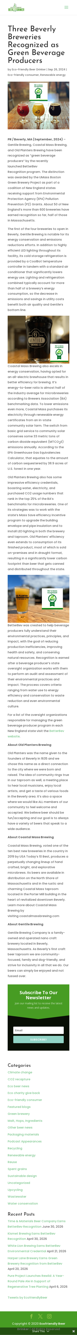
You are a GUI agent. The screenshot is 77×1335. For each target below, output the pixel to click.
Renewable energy (53, 75)
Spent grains (17, 1169)
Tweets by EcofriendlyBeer (27, 1297)
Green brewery (19, 1114)
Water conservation (23, 1203)
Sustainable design (22, 1176)
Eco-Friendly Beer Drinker (29, 69)
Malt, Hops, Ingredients (25, 1121)
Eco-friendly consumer (23, 75)
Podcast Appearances (25, 1141)
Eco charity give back (24, 1093)
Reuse (12, 1162)
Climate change (20, 1072)
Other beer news (20, 1127)
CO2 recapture (19, 1079)
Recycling (15, 1148)
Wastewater (17, 1196)
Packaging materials (23, 1134)
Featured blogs (19, 1107)
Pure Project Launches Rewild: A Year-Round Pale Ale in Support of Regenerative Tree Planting (36, 1281)
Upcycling (15, 1190)
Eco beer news (18, 1086)
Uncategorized (19, 1183)
